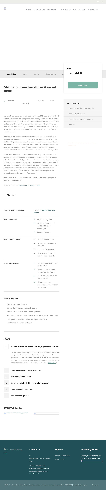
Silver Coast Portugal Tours (29, 185)
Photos (24, 74)
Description (11, 74)
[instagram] (90, 2)
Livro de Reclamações (80, 485)
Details (36, 74)
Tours (28, 10)
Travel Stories (79, 10)
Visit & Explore (50, 74)
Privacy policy (60, 459)
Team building (39, 10)
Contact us (93, 10)
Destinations (65, 10)
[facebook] (87, 2)
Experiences (52, 10)
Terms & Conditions (62, 456)
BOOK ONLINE (82, 85)
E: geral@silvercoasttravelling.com (40, 458)
